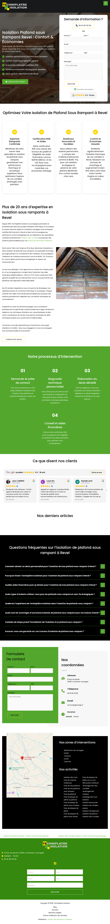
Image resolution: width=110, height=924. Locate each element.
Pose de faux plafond (72, 786)
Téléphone (68, 53)
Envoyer (71, 84)
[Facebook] (55, 863)
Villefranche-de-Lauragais (73, 750)
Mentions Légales (55, 913)
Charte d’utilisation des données (55, 915)
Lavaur (66, 759)
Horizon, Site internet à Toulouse (60, 919)
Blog (55, 907)
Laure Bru (51, 481)
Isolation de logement (91, 811)
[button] (15, 81)
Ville (86, 53)
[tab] (55, 566)
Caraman (67, 761)
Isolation (86, 800)
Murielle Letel (86, 481)
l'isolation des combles (29, 238)
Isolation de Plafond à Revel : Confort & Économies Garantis (25, 836)
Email (66, 44)
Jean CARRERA (18, 481)
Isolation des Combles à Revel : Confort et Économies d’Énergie (83, 836)
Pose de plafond (70, 794)
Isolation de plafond (90, 814)
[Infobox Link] (74, 679)
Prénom (67, 36)
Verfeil (66, 753)
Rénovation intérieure (91, 783)
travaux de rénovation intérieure (40, 241)
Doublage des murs (90, 797)
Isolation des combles (91, 816)
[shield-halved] (75, 89)
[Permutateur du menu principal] (105, 3)
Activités (55, 910)
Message (68, 61)
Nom (86, 36)
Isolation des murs (70, 777)
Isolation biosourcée (90, 802)
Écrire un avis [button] (97, 472)
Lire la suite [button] (10, 500)
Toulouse (67, 756)
